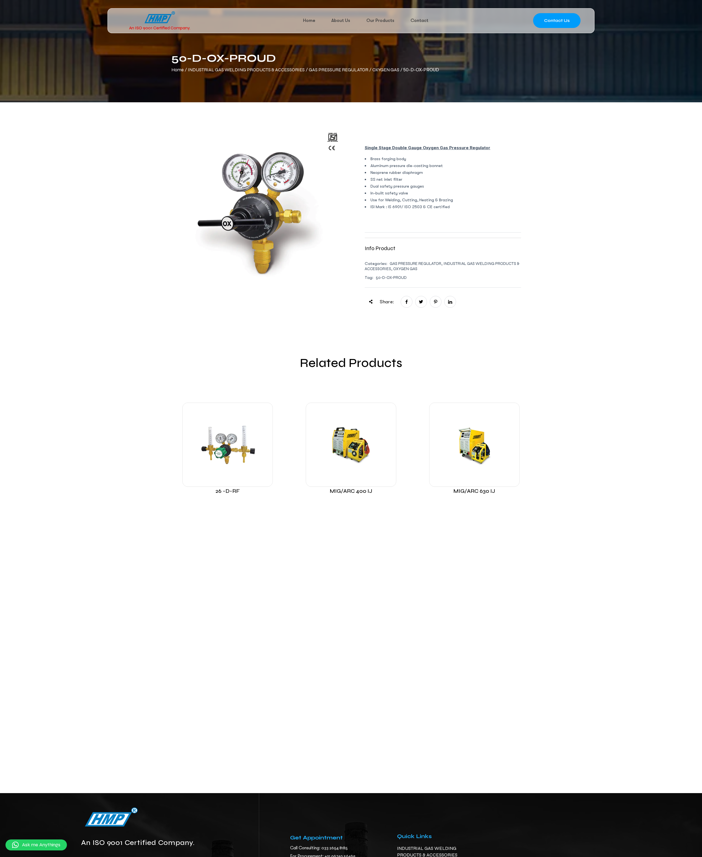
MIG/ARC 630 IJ (474, 491)
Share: (387, 301)
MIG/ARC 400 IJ (351, 491)
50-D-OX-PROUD (391, 277)
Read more (227, 465)
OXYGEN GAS (385, 70)
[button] (36, 844)
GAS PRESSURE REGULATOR (338, 70)
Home (177, 70)
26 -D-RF (228, 491)
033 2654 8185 (334, 847)
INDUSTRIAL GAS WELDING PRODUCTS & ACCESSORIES (246, 70)
